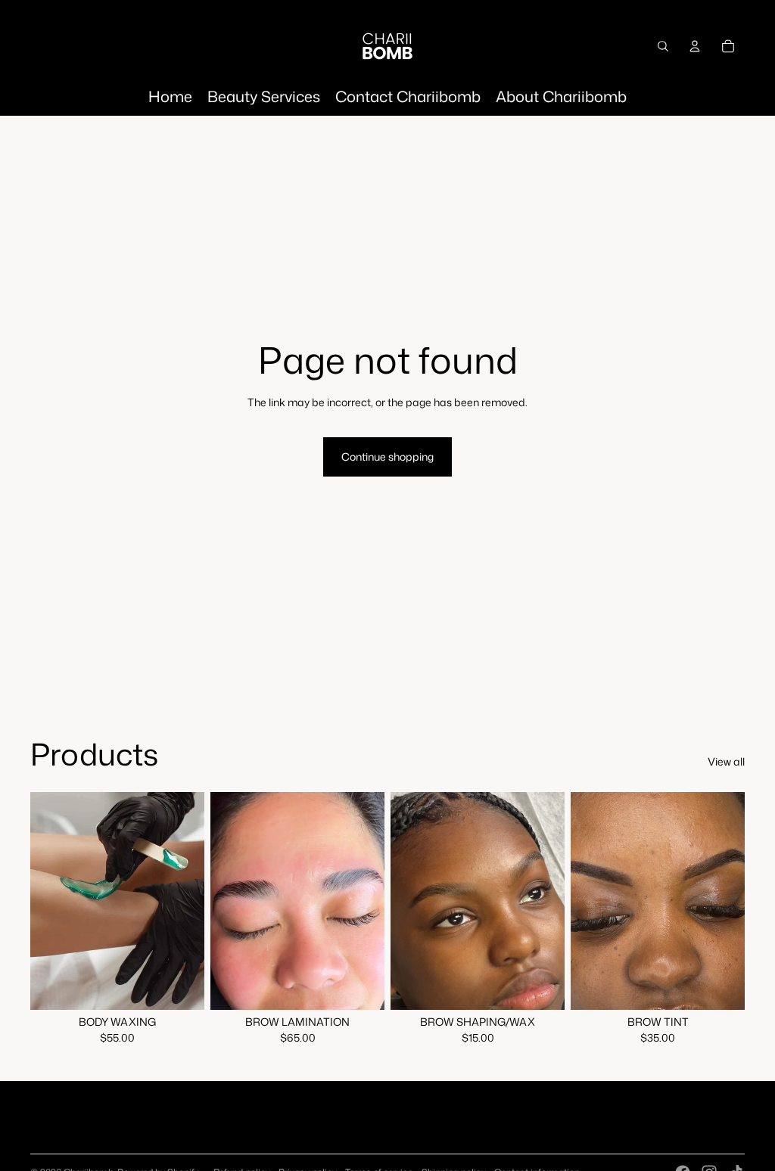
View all (726, 761)
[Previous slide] (222, 900)
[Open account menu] (694, 46)
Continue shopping (387, 456)
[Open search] (663, 46)
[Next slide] (372, 900)
